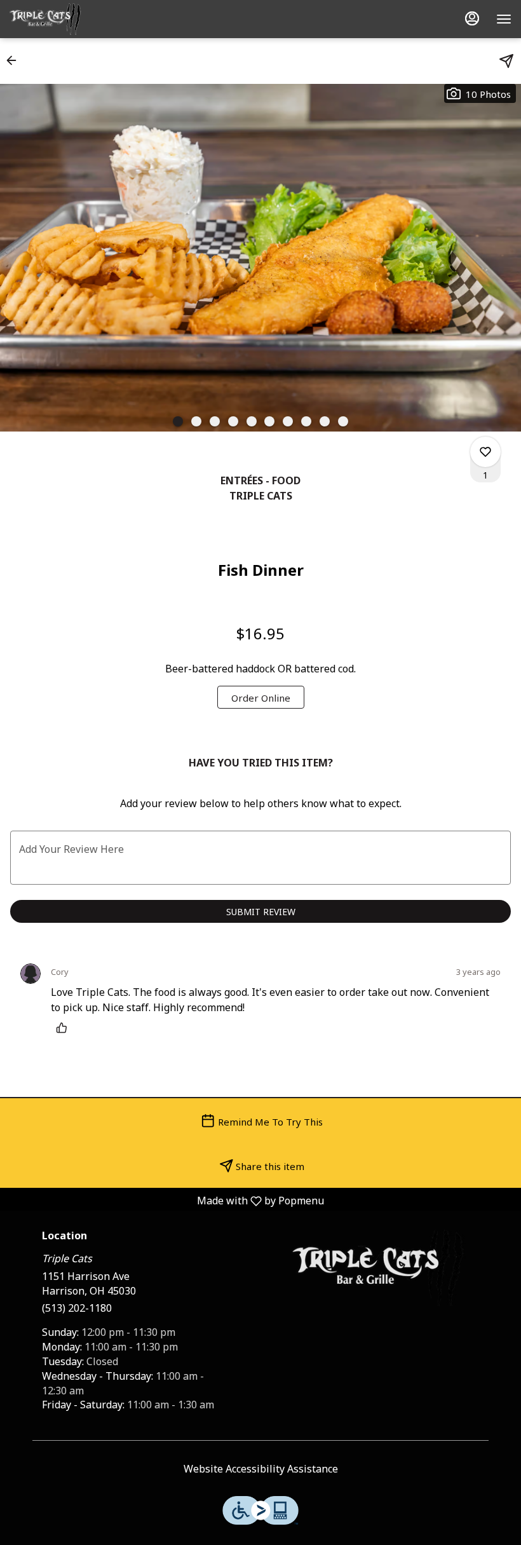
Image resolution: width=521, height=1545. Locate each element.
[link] (260, 697)
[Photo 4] (233, 421)
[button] (15, 60)
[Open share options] (506, 61)
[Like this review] (65, 1027)
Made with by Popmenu (167, 1200)
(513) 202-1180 (77, 1307)
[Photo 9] (325, 421)
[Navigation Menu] (504, 19)
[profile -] (472, 18)
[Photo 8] (306, 421)
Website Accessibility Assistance (261, 1468)
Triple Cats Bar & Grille (379, 1268)
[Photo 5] (252, 421)
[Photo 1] (178, 421)
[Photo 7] (288, 421)
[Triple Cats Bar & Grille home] (67, 19)
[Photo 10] (343, 421)
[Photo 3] (215, 421)
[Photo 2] (196, 421)
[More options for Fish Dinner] (485, 452)
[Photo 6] (269, 421)
